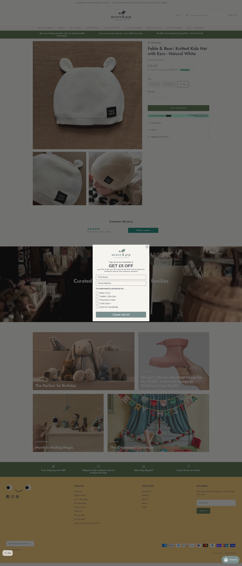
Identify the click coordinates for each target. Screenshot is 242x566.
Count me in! (121, 314)
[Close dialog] (147, 247)
